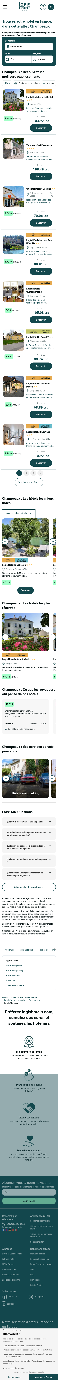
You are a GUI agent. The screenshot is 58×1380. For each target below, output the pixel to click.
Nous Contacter (9, 1269)
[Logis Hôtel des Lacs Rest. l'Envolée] (13, 243)
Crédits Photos (36, 1285)
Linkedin (10, 1303)
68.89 (41, 407)
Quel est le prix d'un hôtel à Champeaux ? (25, 821)
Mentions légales (37, 1253)
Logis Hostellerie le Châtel (15, 659)
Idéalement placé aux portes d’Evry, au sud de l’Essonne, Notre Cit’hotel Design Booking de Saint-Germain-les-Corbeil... (39, 204)
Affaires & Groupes (10, 1274)
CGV (32, 1269)
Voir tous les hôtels (29, 482)
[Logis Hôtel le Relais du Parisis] (13, 386)
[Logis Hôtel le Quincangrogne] (13, 291)
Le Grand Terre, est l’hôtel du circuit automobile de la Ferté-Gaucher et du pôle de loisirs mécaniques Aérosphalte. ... (39, 349)
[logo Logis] (24, 6)
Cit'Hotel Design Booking (39, 188)
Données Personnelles (39, 1259)
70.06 (41, 215)
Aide (32, 1274)
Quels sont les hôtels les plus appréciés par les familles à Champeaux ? (26, 847)
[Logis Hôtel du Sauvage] (13, 434)
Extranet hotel (8, 1259)
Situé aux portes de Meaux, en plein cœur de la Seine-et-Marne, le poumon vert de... (25, 574)
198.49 (41, 169)
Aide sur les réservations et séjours (41, 1227)
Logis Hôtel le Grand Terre (39, 337)
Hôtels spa (10, 980)
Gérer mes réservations (40, 1220)
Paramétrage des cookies (41, 1264)
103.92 (41, 120)
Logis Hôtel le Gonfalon (14, 564)
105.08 (41, 312)
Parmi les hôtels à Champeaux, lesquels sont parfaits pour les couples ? (27, 833)
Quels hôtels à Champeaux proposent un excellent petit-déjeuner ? (25, 874)
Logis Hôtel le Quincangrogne (34, 290)
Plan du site (35, 1279)
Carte (8, 83)
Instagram (39, 1296)
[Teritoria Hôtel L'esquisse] (13, 148)
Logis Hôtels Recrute (11, 1279)
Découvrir (41, 127)
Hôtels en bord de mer (15, 985)
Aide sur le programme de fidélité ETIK (41, 1235)
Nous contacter (37, 1241)
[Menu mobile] (5, 7)
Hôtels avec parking (14, 970)
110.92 (41, 455)
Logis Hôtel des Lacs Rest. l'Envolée (39, 242)
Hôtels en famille (13, 975)
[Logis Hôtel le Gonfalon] (25, 537)
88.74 (41, 359)
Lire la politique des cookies (13, 1368)
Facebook (13, 1296)
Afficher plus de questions (27, 887)
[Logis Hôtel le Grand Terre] (13, 340)
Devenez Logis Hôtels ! (12, 1253)
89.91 (41, 264)
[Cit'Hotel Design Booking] (13, 196)
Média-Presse (8, 1264)
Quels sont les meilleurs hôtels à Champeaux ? (27, 860)
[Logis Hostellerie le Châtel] (13, 100)
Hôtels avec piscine (14, 965)
